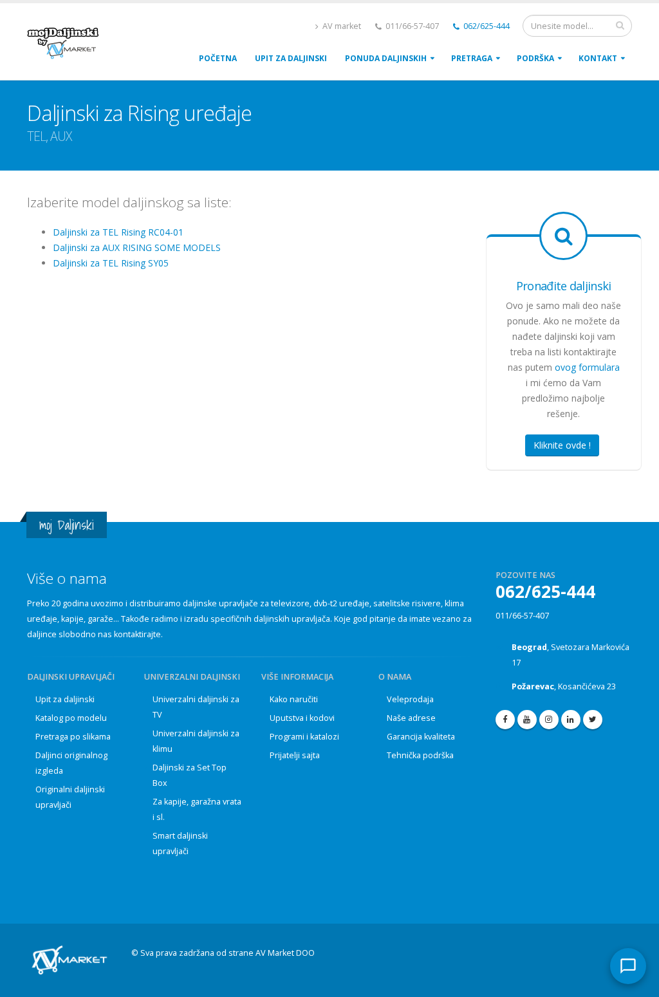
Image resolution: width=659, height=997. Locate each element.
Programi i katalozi (304, 736)
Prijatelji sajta (295, 755)
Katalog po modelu (71, 718)
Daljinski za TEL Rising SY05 (111, 263)
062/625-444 (485, 26)
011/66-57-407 (522, 615)
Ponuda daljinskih (386, 58)
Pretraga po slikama (73, 736)
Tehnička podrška (420, 755)
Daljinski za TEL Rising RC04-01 (118, 232)
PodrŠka (535, 58)
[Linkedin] (570, 719)
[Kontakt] (628, 966)
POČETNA (218, 58)
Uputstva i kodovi (302, 718)
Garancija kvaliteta (421, 736)
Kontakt (598, 58)
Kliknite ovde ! (562, 445)
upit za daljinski (291, 58)
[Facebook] (505, 719)
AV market (340, 26)
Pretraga (471, 58)
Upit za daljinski (65, 699)
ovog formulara (587, 367)
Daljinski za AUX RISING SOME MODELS (137, 247)
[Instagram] (549, 719)
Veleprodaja (410, 699)
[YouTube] (527, 719)
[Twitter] (592, 719)
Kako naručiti (294, 699)
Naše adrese (411, 718)
